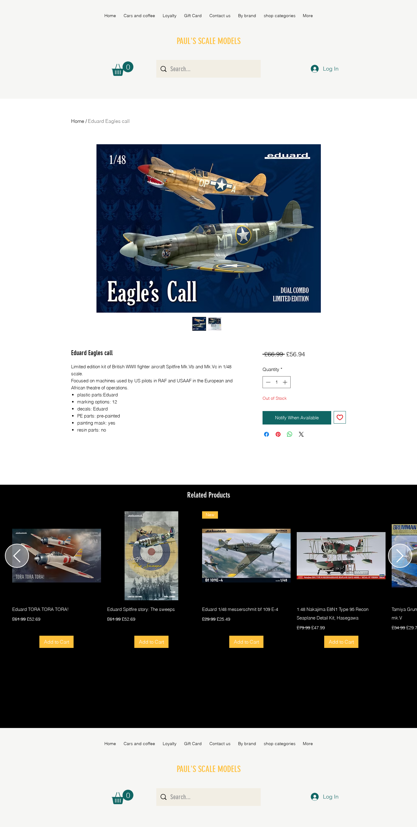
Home (77, 121)
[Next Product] (400, 556)
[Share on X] (301, 434)
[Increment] (285, 382)
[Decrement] (267, 382)
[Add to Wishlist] (340, 417)
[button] (247, 15)
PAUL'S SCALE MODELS (209, 41)
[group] (208, 579)
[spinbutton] (276, 382)
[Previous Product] (17, 556)
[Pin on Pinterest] (278, 434)
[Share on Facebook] (266, 434)
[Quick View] (56, 555)
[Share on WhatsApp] (289, 434)
